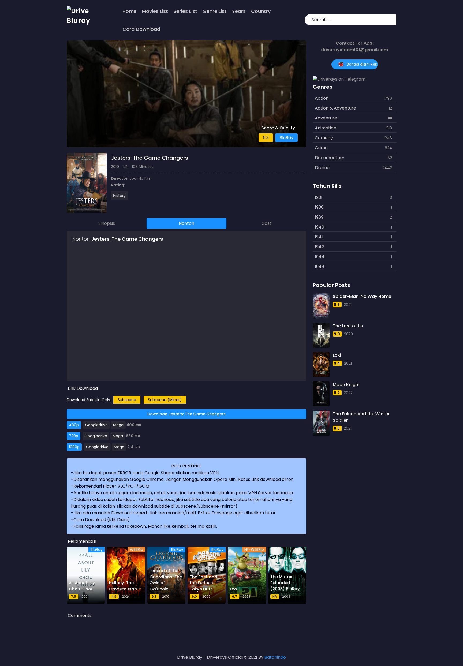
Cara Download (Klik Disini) (101, 520)
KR (125, 166)
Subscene (127, 399)
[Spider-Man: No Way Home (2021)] (321, 306)
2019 (115, 166)
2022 (348, 392)
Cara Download (141, 29)
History (119, 195)
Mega (118, 425)
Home (129, 11)
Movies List (155, 11)
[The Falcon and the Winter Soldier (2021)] (321, 423)
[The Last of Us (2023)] (321, 335)
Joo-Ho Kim (140, 178)
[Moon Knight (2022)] (321, 394)
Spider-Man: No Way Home (362, 296)
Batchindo (275, 657)
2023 (348, 334)
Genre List (215, 11)
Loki (337, 355)
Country (261, 11)
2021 (348, 304)
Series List (185, 11)
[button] (391, 19)
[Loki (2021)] (321, 364)
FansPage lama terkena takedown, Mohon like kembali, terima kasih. (145, 526)
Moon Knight (346, 384)
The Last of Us (348, 326)
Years (239, 11)
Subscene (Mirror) (165, 399)
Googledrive (96, 425)
